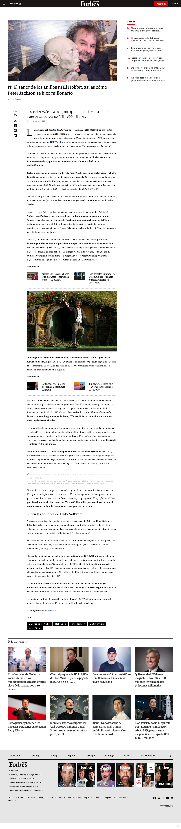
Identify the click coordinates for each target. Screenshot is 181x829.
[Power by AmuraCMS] (166, 805)
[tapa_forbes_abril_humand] (86, 775)
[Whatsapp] (15, 115)
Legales (87, 798)
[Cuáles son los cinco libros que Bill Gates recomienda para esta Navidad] (32, 276)
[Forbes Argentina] (90, 3)
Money (54, 756)
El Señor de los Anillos (39, 624)
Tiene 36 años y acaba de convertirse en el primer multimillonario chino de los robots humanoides (109, 729)
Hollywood (60, 624)
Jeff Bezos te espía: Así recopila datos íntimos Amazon (53, 387)
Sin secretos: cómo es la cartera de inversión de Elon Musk (101, 387)
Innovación (15, 756)
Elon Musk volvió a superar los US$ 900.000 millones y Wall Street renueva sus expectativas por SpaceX (69, 729)
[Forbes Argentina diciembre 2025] (125, 775)
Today (168, 756)
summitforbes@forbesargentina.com (29, 782)
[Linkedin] (15, 135)
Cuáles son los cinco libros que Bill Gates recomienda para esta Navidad (55, 277)
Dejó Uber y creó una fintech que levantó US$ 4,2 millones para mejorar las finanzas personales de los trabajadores (148, 69)
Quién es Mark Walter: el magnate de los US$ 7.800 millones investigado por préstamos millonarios (150, 680)
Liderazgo (35, 756)
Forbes (104, 239)
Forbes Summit (148, 756)
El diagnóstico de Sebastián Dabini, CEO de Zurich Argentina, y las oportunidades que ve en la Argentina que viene (149, 39)
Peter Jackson (78, 624)
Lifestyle (91, 756)
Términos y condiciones (73, 798)
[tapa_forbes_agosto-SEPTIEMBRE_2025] (163, 775)
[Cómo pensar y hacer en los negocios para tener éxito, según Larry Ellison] (27, 707)
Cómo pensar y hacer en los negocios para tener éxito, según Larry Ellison (27, 727)
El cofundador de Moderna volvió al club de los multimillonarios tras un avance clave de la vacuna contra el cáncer (27, 682)
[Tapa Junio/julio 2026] (67, 775)
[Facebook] (15, 125)
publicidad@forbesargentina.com (29, 775)
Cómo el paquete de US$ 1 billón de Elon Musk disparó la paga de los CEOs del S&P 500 (69, 678)
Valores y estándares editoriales (49, 798)
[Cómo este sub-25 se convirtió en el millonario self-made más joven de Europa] (111, 659)
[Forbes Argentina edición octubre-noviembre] (144, 775)
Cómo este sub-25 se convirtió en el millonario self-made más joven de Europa (111, 678)
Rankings (109, 756)
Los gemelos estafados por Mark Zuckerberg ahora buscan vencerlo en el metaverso (102, 278)
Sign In (175, 4)
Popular (131, 21)
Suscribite (161, 4)
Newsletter (22, 798)
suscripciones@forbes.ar (29, 786)
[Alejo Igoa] (105, 775)
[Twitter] (15, 120)
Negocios (72, 756)
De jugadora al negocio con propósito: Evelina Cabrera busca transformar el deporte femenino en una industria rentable (148, 79)
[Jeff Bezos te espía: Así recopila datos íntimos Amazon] (32, 386)
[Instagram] (163, 798)
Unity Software (97, 624)
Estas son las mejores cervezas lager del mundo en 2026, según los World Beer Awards (149, 59)
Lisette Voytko (14, 99)
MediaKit (12, 798)
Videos (127, 756)
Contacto (31, 798)
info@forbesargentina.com (25, 778)
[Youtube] (167, 798)
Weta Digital (35, 628)
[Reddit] (15, 130)
